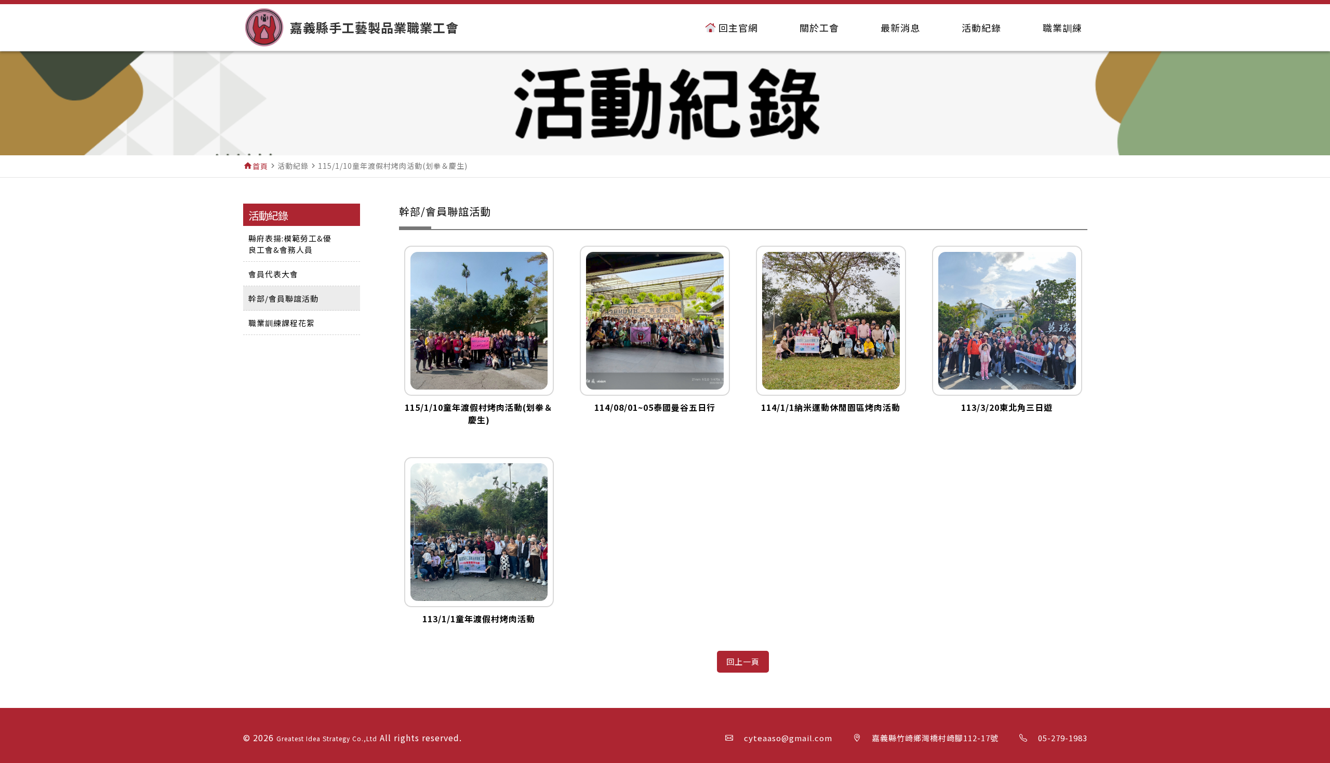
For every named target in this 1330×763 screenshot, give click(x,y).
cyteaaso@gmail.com (788, 738)
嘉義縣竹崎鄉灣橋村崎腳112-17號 (935, 738)
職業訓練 (1062, 27)
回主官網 (738, 27)
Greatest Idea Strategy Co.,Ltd (326, 738)
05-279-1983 (1062, 738)
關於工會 (819, 27)
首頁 (260, 166)
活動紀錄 (981, 27)
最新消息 (900, 27)
